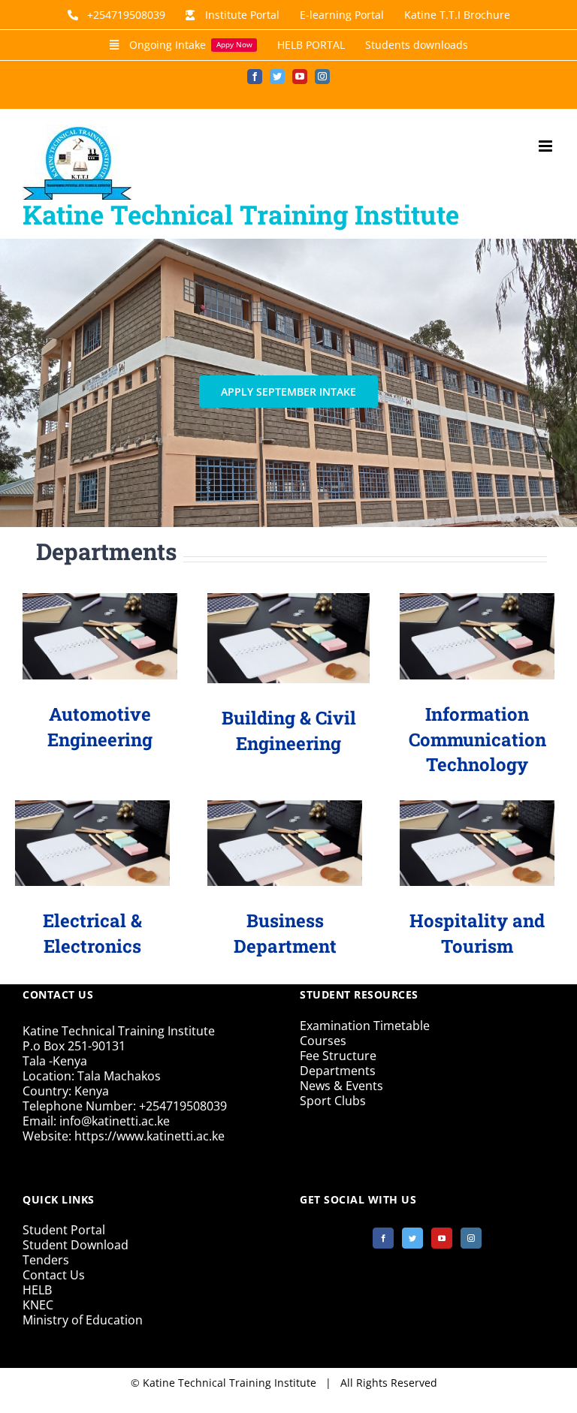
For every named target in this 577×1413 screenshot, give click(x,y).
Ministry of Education (83, 1319)
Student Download (75, 1244)
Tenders (46, 1259)
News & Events (341, 1085)
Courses (323, 1040)
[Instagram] (471, 1238)
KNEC (38, 1304)
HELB (37, 1289)
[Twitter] (412, 1238)
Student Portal (64, 1229)
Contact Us (54, 1274)
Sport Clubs (333, 1100)
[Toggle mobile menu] (546, 146)
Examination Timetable (365, 1025)
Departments (338, 1070)
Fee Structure (338, 1055)
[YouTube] (441, 1238)
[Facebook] (383, 1238)
